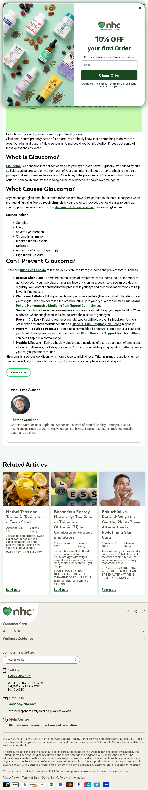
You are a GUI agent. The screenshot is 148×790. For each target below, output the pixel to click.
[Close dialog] (140, 8)
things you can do (33, 270)
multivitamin (130, 347)
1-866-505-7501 (19, 676)
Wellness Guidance (18, 639)
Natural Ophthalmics (85, 305)
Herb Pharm (132, 333)
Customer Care (15, 624)
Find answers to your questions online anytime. (44, 725)
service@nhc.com (22, 704)
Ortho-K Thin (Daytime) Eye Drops (96, 324)
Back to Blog (18, 372)
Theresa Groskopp (24, 420)
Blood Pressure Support (98, 333)
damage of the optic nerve (74, 207)
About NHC (12, 631)
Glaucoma (13, 166)
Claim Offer (109, 75)
